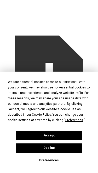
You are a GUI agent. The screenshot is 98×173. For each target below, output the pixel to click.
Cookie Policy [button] (41, 114)
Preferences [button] (74, 120)
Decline (49, 148)
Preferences (49, 160)
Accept (49, 135)
